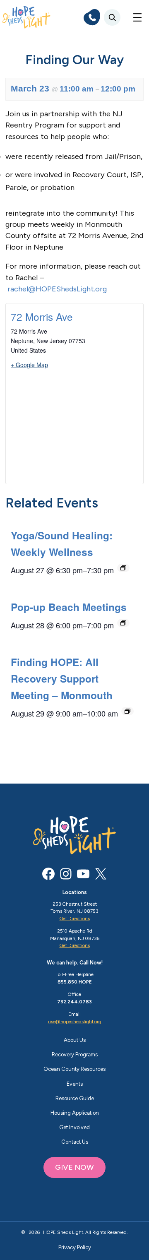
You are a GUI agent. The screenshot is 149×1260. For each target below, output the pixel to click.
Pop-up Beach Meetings (69, 607)
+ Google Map (29, 365)
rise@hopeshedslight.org (74, 1021)
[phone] (92, 17)
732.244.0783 (74, 1002)
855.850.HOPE (75, 982)
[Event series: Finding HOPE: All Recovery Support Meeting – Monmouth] (127, 711)
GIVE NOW (74, 1167)
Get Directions (75, 918)
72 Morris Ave (42, 316)
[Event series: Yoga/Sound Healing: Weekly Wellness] (123, 567)
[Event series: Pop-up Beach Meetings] (123, 622)
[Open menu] (137, 17)
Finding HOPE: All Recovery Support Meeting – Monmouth (62, 678)
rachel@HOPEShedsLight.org (57, 288)
